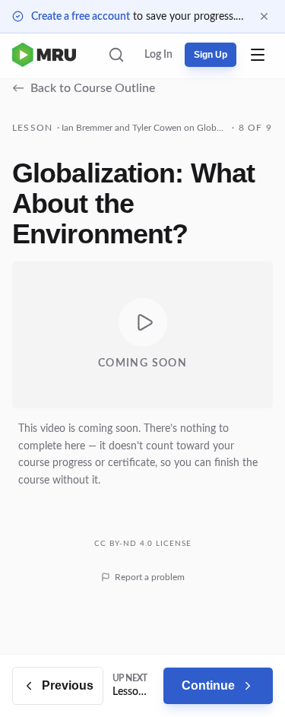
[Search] (116, 54)
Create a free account (80, 16)
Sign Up (210, 54)
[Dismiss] (264, 16)
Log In (158, 54)
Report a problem (150, 577)
